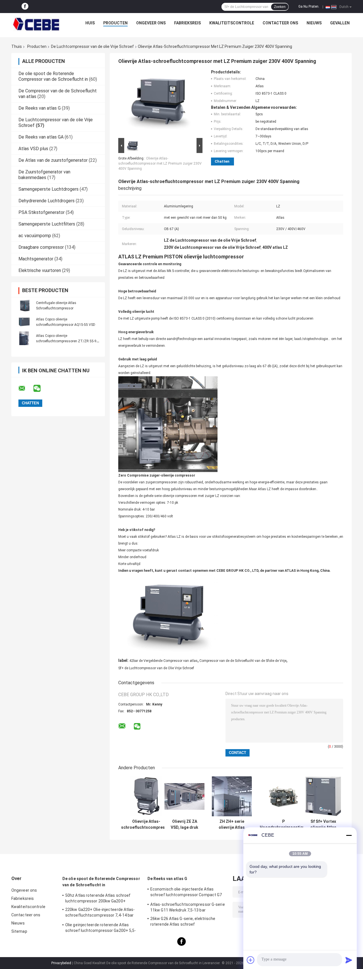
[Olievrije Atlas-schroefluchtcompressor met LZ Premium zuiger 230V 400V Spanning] (158, 103)
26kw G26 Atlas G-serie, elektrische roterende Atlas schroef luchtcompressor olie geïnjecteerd (183, 922)
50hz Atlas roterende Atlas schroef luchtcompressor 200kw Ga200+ (97, 898)
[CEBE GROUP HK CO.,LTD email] (25, 388)
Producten (115, 23)
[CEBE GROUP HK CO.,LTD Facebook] (25, 6)
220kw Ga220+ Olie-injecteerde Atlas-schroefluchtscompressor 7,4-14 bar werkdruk (100, 913)
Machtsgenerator (35, 259)
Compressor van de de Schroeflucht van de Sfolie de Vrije (242, 661)
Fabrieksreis (187, 23)
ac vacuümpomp (34, 235)
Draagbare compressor (41, 247)
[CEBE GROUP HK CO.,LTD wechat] (40, 388)
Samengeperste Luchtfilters (46, 224)
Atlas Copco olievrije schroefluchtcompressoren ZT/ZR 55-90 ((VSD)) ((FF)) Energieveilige (67, 341)
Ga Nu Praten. (308, 6)
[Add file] (251, 960)
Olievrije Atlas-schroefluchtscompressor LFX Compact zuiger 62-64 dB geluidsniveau (146, 824)
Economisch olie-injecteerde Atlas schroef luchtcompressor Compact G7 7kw (186, 893)
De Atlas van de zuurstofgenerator (53, 160)
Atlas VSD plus (33, 148)
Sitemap (19, 931)
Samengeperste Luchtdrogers (48, 189)
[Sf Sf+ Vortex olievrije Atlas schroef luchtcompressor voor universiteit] (323, 796)
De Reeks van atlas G (39, 108)
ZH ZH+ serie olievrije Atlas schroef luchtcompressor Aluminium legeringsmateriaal (232, 824)
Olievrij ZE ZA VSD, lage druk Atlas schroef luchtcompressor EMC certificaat (184, 824)
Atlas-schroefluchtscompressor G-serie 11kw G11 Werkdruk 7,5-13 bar (187, 907)
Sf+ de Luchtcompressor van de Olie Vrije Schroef (156, 668)
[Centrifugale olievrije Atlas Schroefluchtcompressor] (24, 305)
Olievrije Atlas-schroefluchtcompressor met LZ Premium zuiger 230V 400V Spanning (160, 163)
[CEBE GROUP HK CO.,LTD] (36, 24)
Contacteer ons (280, 23)
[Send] (348, 960)
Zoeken (280, 7)
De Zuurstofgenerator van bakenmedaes (44, 174)
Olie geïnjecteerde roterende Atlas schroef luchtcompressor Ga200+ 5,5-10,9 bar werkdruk (100, 928)
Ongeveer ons (151, 23)
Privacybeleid (61, 963)
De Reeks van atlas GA (41, 137)
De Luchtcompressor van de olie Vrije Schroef (92, 46)
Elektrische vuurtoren (39, 270)
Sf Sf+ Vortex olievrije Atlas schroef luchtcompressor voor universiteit (323, 824)
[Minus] (348, 835)
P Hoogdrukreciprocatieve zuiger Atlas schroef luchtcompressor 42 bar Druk (283, 824)
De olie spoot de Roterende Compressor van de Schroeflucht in (53, 76)
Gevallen (340, 23)
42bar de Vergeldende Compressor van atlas (163, 661)
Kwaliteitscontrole (231, 23)
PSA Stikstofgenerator (41, 212)
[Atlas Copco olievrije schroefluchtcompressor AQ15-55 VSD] (24, 322)
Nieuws (314, 23)
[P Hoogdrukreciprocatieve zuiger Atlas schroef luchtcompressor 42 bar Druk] (283, 796)
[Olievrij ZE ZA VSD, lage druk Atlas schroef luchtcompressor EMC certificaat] (184, 796)
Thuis (16, 46)
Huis (90, 23)
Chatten (222, 161)
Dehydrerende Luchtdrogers (46, 200)
